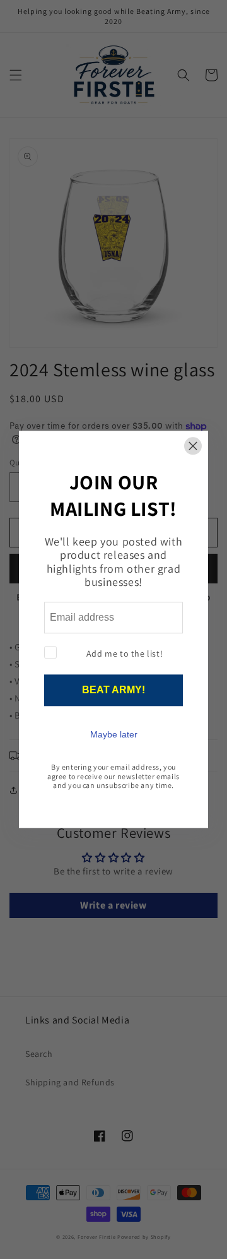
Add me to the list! (124, 653)
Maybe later (113, 735)
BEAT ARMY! (113, 690)
